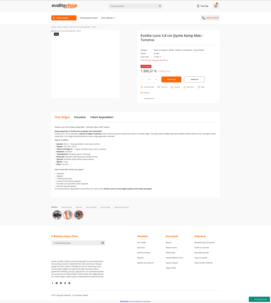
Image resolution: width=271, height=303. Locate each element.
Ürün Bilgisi (62, 117)
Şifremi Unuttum (143, 252)
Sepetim (140, 258)
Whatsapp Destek (261, 299)
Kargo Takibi (171, 268)
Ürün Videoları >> (108, 18)
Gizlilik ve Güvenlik (201, 247)
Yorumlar (80, 117)
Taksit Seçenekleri (101, 117)
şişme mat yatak (105, 207)
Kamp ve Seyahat (160, 50)
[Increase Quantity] (156, 79)
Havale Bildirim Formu (174, 258)
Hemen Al (194, 79)
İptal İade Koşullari (201, 252)
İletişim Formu (171, 247)
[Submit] (103, 242)
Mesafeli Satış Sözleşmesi (204, 242)
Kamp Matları (199, 50)
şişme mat (79, 207)
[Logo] (64, 6)
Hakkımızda (170, 252)
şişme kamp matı (67, 207)
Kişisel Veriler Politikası (203, 263)
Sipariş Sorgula (172, 263)
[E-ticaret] (135, 301)
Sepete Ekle (171, 79)
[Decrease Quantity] (143, 79)
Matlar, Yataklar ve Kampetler (180, 50)
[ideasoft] (124, 301)
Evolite (156, 53)
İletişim (168, 242)
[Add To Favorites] (147, 87)
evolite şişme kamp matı (121, 207)
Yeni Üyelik (141, 242)
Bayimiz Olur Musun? (145, 263)
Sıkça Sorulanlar (200, 258)
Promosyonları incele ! (89, 18)
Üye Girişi (141, 247)
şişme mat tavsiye (91, 207)
